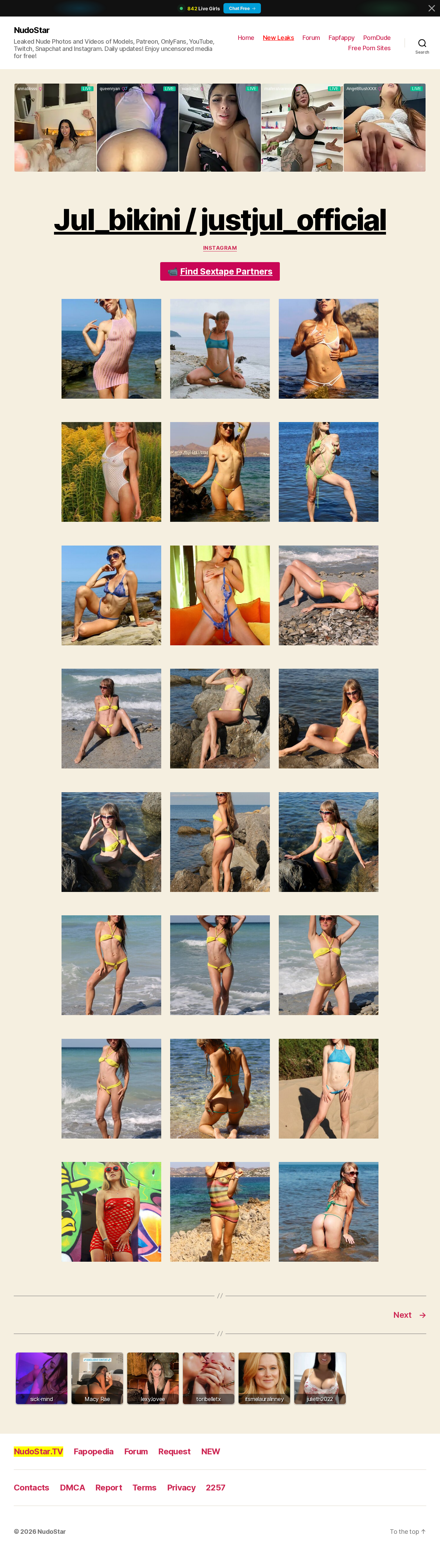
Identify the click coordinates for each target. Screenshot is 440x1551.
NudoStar (32, 30)
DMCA (72, 1488)
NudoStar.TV (38, 1451)
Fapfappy (342, 37)
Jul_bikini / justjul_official (220, 219)
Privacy (181, 1488)
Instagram (220, 248)
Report (108, 1488)
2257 (215, 1488)
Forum (311, 37)
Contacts (32, 1488)
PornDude (377, 37)
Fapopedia (94, 1451)
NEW (210, 1451)
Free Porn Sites (369, 48)
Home (246, 37)
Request (174, 1451)
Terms (144, 1488)
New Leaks (278, 37)
